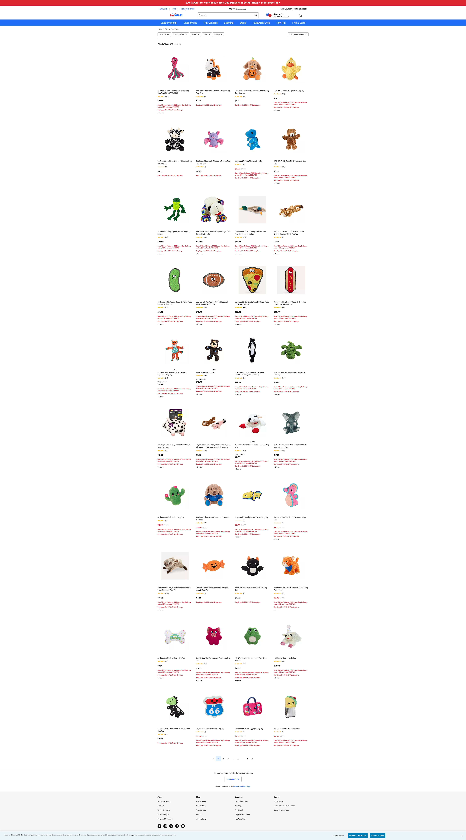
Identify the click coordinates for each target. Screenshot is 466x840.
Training (238, 806)
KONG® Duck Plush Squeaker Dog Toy (289, 90)
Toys (166, 29)
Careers (161, 806)
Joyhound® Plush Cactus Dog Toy (171, 517)
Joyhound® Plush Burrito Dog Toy (287, 728)
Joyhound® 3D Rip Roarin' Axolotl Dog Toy (251, 517)
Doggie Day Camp (242, 814)
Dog (160, 29)
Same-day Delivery (281, 810)
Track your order (187, 9)
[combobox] (228, 14)
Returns (199, 814)
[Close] (462, 835)
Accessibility (201, 819)
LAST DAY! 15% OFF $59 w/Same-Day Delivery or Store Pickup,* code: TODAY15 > (233, 2)
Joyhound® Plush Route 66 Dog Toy (210, 728)
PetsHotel (239, 810)
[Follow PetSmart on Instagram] (165, 826)
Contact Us (200, 806)
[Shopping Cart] (303, 16)
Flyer (174, 9)
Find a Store (278, 801)
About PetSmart (164, 801)
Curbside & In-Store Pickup (284, 806)
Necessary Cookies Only (357, 835)
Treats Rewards (164, 810)
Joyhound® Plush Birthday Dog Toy (171, 658)
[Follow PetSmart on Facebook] (159, 826)
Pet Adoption (240, 819)
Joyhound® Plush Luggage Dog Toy (249, 728)
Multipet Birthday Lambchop (285, 658)
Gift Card (163, 9)
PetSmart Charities (165, 819)
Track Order (201, 810)
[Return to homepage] (176, 14)
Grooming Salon (241, 801)
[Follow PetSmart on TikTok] (177, 826)
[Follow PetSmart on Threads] (171, 826)
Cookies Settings (338, 835)
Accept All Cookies (377, 835)
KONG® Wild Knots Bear (206, 372)
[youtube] (183, 826)
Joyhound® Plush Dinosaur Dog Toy (249, 161)
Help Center (201, 801)
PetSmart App (163, 814)
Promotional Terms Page (241, 786)
